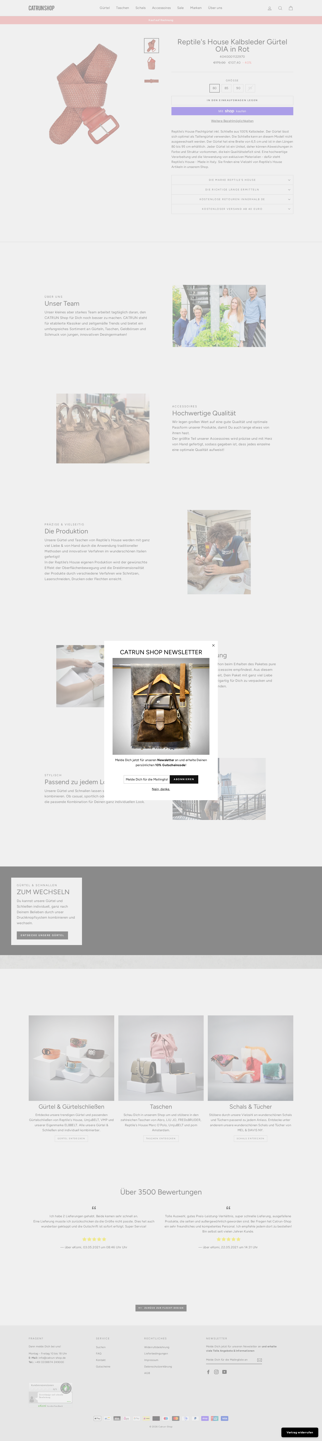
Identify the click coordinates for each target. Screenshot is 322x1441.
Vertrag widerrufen (300, 1432)
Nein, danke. (161, 789)
